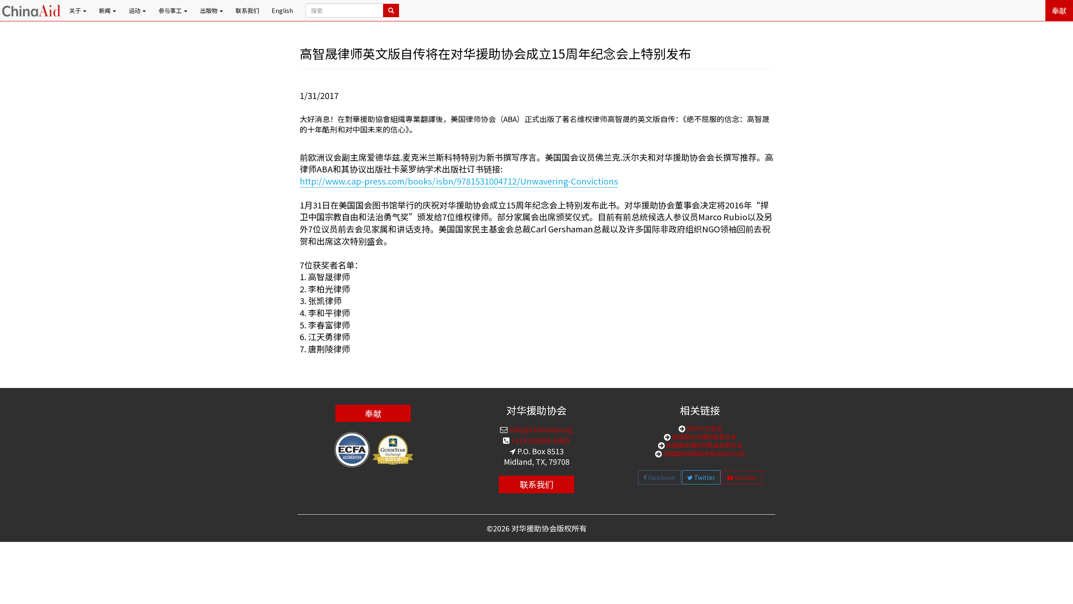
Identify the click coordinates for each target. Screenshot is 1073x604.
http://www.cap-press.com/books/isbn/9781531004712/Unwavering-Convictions (459, 181)
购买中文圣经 (703, 428)
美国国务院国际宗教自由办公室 (703, 453)
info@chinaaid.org (540, 429)
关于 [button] (75, 10)
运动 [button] (135, 10)
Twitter (704, 477)
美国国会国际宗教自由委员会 (703, 445)
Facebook (661, 477)
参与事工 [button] (170, 10)
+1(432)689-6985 (539, 440)
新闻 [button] (105, 10)
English (282, 10)
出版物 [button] (209, 10)
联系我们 (247, 10)
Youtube (745, 477)
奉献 (1059, 10)
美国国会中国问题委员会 (703, 436)
